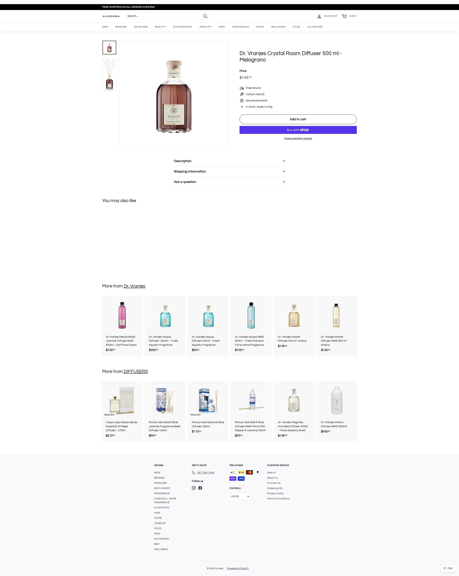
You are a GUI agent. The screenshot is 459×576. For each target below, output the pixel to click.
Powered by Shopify (238, 568)
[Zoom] (173, 95)
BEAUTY (160, 27)
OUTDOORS (315, 27)
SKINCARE (141, 27)
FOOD (297, 27)
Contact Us (274, 483)
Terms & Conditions (278, 498)
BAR (156, 544)
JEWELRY (205, 27)
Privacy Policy (275, 493)
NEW (105, 27)
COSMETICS (161, 507)
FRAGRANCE (240, 27)
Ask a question (185, 182)
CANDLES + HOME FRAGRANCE (165, 500)
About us (272, 478)
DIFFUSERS (136, 371)
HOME (260, 27)
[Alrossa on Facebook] (200, 488)
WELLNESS (278, 27)
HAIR (157, 513)
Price (243, 70)
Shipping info (275, 488)
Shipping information (190, 171)
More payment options (298, 138)
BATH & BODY (162, 488)
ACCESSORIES (182, 27)
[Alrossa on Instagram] (194, 488)
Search (271, 472)
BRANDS (121, 27)
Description (182, 161)
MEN (222, 27)
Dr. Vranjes (134, 286)
